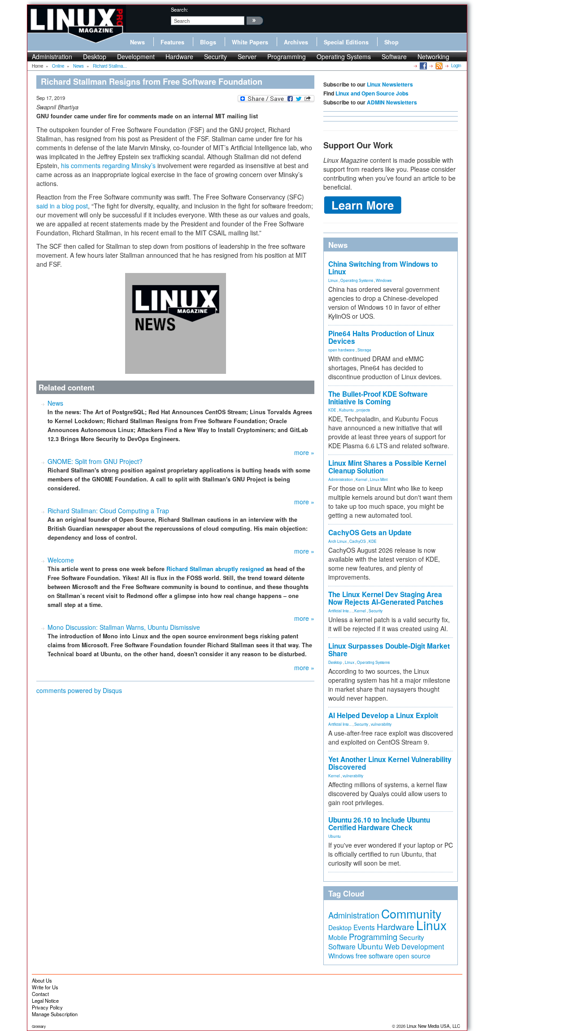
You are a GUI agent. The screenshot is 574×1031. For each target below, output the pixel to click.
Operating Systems (344, 56)
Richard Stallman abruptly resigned (215, 569)
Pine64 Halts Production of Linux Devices (381, 337)
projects (363, 409)
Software (394, 56)
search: (179, 9)
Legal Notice (45, 1000)
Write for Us (45, 987)
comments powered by (79, 690)
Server (247, 56)
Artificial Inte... (340, 610)
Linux (333, 280)
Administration (52, 56)
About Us (42, 980)
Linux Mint (378, 479)
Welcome (61, 559)
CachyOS (357, 541)
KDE (332, 409)
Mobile (337, 937)
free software (374, 955)
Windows (383, 280)
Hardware (179, 56)
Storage (364, 349)
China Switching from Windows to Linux (383, 268)
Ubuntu (334, 836)
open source (412, 955)
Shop (391, 42)
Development (136, 56)
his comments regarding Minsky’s (108, 165)
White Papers (250, 42)
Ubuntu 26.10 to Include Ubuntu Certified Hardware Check (379, 823)
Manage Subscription (55, 1014)
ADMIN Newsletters (392, 102)
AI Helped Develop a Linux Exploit (383, 715)
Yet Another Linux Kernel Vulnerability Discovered (390, 763)
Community (411, 913)
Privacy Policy (47, 1007)
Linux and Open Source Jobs (372, 93)
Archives (296, 42)
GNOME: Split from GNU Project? (95, 461)
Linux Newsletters (390, 84)
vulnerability (381, 724)
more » (304, 452)
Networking (433, 56)
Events (364, 927)
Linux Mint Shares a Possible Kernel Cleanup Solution (387, 467)
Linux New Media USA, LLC (433, 1026)
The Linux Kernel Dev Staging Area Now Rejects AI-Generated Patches (386, 598)
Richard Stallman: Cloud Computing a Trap (108, 510)
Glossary (39, 1026)
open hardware (341, 349)
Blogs (208, 42)
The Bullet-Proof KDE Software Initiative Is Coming (378, 398)
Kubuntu (346, 409)
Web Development (414, 946)
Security (215, 56)
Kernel (361, 479)
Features (172, 42)
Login (456, 65)
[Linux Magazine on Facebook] (422, 65)
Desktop (94, 56)
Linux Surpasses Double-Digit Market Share (389, 649)
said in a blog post (62, 205)
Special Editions (346, 42)
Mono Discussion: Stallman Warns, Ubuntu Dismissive (124, 627)
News (137, 42)
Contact (40, 993)
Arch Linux (337, 541)
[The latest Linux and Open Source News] (438, 65)
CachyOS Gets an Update (370, 532)
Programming (286, 56)
